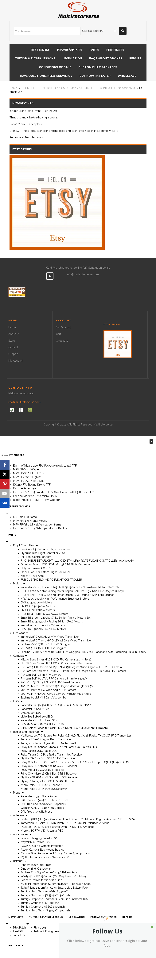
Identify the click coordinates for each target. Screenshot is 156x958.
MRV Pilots (115, 49)
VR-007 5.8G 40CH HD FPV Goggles (43, 648)
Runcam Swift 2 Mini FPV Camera (41, 674)
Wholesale (127, 76)
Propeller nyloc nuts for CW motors (43, 625)
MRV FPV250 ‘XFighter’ (27, 477)
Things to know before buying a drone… (34, 117)
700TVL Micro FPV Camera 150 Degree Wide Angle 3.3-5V (57, 686)
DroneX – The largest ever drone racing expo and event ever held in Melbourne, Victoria (64, 130)
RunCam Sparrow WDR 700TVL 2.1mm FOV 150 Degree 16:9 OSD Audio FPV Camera (73, 670)
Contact (13, 347)
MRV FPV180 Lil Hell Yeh (28, 473)
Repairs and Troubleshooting (27, 137)
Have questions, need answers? (46, 76)
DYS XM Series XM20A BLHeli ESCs (42, 724)
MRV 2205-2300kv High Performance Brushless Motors (55, 598)
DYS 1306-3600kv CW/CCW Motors (43, 629)
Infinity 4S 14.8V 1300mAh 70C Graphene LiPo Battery (54, 876)
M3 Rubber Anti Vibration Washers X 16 (45, 857)
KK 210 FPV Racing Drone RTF (32, 484)
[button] (107, 931)
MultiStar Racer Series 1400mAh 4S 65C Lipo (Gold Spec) (56, 883)
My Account (15, 360)
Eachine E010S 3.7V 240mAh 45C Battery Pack (49, 872)
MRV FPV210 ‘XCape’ (26, 469)
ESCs (16, 701)
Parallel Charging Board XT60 (39, 838)
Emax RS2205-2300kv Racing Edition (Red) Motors (52, 621)
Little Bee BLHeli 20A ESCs (37, 716)
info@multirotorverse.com (83, 274)
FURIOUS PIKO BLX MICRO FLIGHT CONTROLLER (51, 579)
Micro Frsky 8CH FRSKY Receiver (41, 785)
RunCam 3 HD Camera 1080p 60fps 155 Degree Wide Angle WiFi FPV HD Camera (71, 667)
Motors (18, 583)
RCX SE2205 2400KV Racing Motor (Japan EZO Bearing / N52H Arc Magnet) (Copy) (72, 591)
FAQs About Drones (105, 58)
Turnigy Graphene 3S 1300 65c (40, 902)
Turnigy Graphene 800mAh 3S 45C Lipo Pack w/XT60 (54, 899)
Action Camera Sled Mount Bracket (42, 849)
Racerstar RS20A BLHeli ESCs (39, 720)
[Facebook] (5, 465)
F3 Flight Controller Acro (36, 556)
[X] (5, 474)
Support (13, 354)
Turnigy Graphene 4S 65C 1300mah (43, 906)
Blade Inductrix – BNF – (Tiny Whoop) (36, 499)
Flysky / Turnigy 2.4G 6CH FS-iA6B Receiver (48, 781)
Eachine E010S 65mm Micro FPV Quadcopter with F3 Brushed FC (53, 492)
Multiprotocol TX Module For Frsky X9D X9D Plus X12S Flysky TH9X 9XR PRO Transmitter (76, 735)
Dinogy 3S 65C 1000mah (36, 864)
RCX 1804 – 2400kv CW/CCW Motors (44, 613)
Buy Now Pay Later (95, 76)
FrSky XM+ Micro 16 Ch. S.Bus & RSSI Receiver (49, 773)
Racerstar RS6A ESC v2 (35, 708)
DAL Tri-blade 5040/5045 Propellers (43, 804)
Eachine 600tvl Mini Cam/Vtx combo (44, 697)
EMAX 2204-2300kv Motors (38, 606)
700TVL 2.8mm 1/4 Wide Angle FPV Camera (48, 689)
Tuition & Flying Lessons (35, 58)
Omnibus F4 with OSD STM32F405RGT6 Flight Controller (56, 564)
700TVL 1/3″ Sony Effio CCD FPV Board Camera (50, 682)
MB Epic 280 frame (25, 516)
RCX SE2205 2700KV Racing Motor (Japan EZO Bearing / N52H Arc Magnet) (67, 594)
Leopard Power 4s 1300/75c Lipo (41, 880)
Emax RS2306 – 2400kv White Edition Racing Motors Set (55, 617)
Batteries (18, 861)
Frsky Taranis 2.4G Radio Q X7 (39, 750)
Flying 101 (40, 927)
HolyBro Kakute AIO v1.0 (36, 568)
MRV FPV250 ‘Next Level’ (28, 480)
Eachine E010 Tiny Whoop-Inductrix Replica (40, 528)
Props (17, 792)
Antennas (19, 815)
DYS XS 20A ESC (31, 712)
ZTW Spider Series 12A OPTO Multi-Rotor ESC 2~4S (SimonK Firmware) (64, 727)
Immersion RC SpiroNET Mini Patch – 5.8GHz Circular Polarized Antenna (65, 823)
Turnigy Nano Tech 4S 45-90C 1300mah (45, 910)
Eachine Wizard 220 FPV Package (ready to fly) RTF (45, 465)
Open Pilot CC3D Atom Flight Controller (45, 572)
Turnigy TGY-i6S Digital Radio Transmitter (46, 739)
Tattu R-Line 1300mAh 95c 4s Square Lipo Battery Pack (54, 887)
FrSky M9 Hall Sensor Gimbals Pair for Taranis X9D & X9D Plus (59, 746)
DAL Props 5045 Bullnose (36, 811)
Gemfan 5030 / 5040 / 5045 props (42, 807)
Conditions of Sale (55, 67)
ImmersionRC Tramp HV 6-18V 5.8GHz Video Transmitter (56, 640)
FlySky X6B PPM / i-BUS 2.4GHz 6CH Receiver (49, 777)
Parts (94, 49)
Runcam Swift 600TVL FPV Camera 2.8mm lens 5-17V (54, 678)
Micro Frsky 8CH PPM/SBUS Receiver (44, 788)
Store (11, 340)
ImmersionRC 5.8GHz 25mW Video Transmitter (50, 636)
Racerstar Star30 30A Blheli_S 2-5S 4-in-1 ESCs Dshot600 (56, 705)
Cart (58, 334)
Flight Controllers (24, 545)
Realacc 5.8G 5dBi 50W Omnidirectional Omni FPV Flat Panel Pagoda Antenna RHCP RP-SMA (78, 819)
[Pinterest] (5, 484)
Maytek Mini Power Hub (35, 842)
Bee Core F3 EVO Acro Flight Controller (45, 549)
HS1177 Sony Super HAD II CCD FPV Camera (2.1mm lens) (56, 659)
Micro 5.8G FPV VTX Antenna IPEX (42, 830)
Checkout (62, 340)
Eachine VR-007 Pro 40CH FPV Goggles (46, 644)
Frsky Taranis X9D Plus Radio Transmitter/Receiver (52, 754)
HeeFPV (18, 931)
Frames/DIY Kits (69, 49)
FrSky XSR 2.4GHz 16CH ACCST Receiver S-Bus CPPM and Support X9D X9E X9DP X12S (75, 762)
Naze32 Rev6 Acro (32, 575)
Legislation (72, 58)
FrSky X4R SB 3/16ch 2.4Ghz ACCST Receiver (49, 766)
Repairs (135, 58)
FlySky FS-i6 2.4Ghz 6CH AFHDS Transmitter (48, 758)
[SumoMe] (5, 503)
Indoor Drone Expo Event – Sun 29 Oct (33, 110)
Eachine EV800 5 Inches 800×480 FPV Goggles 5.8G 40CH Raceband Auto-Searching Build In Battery (83, 651)
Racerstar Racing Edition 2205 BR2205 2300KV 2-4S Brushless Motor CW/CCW (70, 587)
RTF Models (40, 49)
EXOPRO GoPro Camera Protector (42, 845)
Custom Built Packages (97, 67)
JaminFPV (19, 935)
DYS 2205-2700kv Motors (36, 602)
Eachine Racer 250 (24, 488)
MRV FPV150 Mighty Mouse (30, 520)
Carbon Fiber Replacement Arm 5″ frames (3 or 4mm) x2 (55, 853)
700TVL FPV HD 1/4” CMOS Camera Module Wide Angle (56, 693)
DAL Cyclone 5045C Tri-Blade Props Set (45, 800)
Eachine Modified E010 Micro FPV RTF (36, 496)
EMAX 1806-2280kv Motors (38, 610)
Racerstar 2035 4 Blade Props (39, 796)
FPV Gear (19, 632)
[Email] (5, 493)
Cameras (19, 655)
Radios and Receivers (26, 731)
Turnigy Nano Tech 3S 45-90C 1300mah (45, 895)
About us (13, 334)
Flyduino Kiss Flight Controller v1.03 (43, 553)
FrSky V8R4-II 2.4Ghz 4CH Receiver (42, 769)
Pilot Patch (19, 927)
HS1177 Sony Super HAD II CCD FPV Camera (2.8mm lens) (56, 663)
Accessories (21, 834)
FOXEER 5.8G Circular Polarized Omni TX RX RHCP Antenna (57, 826)
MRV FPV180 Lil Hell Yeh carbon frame (37, 524)
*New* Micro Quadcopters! (26, 124)
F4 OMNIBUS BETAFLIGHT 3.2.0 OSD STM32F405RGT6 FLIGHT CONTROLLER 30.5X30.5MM (78, 88)
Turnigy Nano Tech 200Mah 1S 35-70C (44, 891)
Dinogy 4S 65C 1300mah (36, 868)
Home (13, 88)
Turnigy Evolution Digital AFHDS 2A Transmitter (49, 743)
